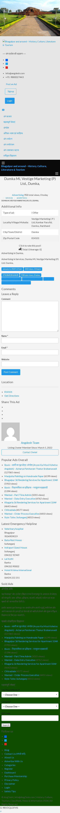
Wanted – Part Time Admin (17, 494)
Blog (6, 750)
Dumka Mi (48, 279)
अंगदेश (6, 127)
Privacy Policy (11, 780)
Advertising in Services (32, 279)
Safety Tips (10, 791)
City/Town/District (10, 690)
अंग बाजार (7, 116)
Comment (5, 299)
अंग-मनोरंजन (8, 144)
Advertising (18, 194)
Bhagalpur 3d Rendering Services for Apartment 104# (31, 480)
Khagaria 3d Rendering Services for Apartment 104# (30, 502)
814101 (8, 391)
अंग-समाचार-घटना (11, 150)
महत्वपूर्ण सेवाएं (9, 121)
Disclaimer (9, 783)
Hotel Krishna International (17, 570)
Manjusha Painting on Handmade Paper (24, 476)
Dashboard (10, 772)
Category (6, 701)
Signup (11, 91)
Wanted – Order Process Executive (21, 513)
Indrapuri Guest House (15, 547)
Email (4, 347)
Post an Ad (11, 84)
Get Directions (11, 395)
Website (5, 359)
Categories (9, 765)
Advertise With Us (13, 761)
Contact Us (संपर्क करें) (14, 753)
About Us (9, 757)
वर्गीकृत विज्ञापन (9, 155)
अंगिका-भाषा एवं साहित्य (13, 133)
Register (8, 768)
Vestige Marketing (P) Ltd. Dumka (16, 283)
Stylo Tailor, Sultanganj (15, 517)
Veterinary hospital (13, 528)
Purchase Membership (15, 776)
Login (9, 101)
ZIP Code (5, 713)
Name (4, 336)
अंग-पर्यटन (7, 138)
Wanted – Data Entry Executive (19, 498)
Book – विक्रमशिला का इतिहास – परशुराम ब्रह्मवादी (26, 487)
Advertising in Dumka (11, 279)
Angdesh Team (30, 442)
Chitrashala (10, 509)
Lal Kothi (8, 558)
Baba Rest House (13, 540)
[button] (0, 811)
